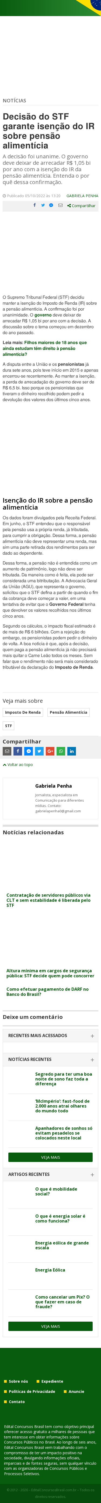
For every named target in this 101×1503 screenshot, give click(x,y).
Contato (17, 1401)
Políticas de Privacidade (32, 1391)
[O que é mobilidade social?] (19, 1195)
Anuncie (76, 1391)
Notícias (14, 100)
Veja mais (50, 1157)
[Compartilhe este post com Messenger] (51, 205)
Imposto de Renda (23, 712)
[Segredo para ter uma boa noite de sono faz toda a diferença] (19, 1080)
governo (43, 315)
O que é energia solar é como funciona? (60, 1218)
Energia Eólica (50, 1270)
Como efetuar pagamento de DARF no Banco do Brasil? (47, 991)
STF (8, 725)
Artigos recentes (29, 1174)
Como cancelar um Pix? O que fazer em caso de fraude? (62, 1302)
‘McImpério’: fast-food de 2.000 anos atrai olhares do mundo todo (62, 1106)
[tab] (50, 1035)
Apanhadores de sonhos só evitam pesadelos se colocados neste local (63, 1133)
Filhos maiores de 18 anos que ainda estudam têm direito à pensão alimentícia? (45, 349)
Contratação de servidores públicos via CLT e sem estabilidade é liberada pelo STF (48, 900)
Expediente (52, 1381)
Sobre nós (18, 1381)
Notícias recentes (29, 1059)
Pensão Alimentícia (68, 712)
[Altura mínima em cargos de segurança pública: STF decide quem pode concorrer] (50, 962)
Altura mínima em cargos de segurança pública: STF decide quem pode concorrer (50, 973)
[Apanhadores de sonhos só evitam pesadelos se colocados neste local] (19, 1134)
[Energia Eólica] (19, 1276)
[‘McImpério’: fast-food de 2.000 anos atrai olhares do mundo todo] (19, 1107)
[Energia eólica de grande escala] (19, 1249)
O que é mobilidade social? (56, 1191)
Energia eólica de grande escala (62, 1245)
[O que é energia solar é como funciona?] (19, 1222)
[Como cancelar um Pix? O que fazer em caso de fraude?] (19, 1303)
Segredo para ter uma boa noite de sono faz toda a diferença (63, 1079)
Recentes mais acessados (37, 1035)
